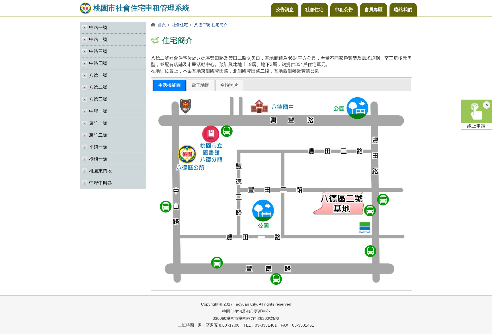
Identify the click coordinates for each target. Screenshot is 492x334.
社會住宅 (314, 9)
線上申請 (476, 125)
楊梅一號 (98, 158)
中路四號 (98, 63)
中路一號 (98, 27)
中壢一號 (98, 111)
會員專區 (373, 9)
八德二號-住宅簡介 (210, 24)
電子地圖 (200, 85)
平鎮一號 (98, 147)
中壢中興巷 (100, 182)
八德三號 (98, 99)
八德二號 (98, 87)
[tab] (169, 85)
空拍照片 (229, 85)
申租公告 (344, 9)
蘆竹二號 (98, 135)
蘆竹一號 (98, 123)
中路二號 (98, 39)
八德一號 (98, 75)
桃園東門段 (100, 170)
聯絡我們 (403, 9)
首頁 (162, 24)
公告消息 (285, 9)
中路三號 (98, 51)
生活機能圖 (169, 85)
